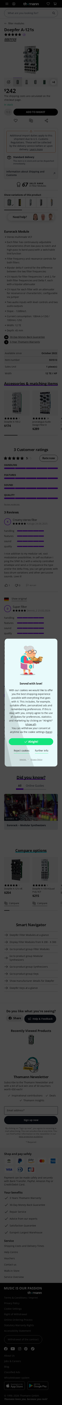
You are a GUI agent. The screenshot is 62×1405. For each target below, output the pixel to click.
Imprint (23, 759)
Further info (41, 750)
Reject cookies (21, 750)
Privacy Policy (37, 759)
